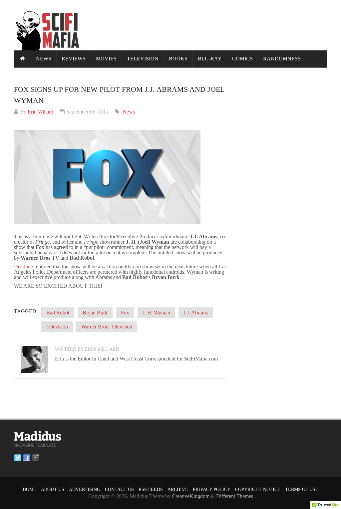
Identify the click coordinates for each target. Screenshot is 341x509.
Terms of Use (301, 489)
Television (143, 58)
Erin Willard (40, 111)
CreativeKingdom (190, 496)
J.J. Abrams (195, 312)
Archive (178, 489)
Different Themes (234, 496)
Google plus (35, 458)
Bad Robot (57, 312)
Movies (106, 58)
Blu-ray (210, 58)
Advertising (84, 489)
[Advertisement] (206, 25)
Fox (125, 312)
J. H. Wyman (156, 312)
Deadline (23, 266)
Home (29, 489)
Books (178, 58)
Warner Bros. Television (106, 326)
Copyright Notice (257, 489)
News (43, 58)
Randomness (282, 58)
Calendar (34, 75)
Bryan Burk (95, 312)
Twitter (17, 458)
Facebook (26, 458)
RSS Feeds (151, 489)
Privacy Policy (211, 489)
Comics (242, 58)
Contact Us (119, 489)
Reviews (74, 58)
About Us (52, 489)
